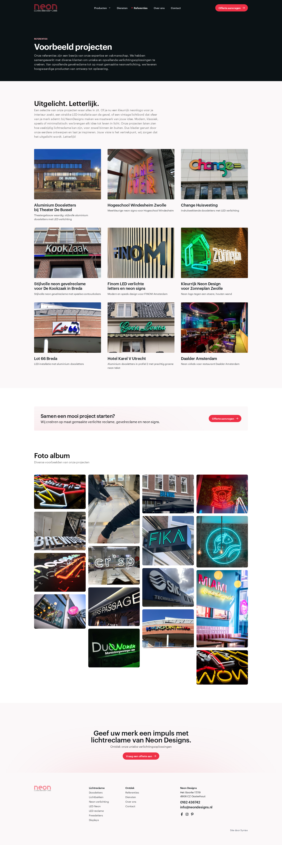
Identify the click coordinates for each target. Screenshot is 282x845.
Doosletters (96, 792)
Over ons (130, 801)
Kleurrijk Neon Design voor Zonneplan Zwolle (202, 286)
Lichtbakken (96, 797)
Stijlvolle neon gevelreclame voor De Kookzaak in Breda (60, 286)
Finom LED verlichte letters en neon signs (126, 286)
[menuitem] (181, 814)
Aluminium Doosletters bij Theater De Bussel (55, 207)
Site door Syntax (239, 830)
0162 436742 (190, 802)
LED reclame (96, 810)
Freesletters (96, 815)
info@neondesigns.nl (196, 807)
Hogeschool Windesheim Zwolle (137, 205)
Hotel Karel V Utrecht (127, 358)
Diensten (130, 797)
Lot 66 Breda (45, 358)
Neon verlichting (99, 801)
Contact (130, 806)
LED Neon (95, 806)
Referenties (132, 792)
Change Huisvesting (199, 205)
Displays (94, 820)
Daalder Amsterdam (199, 358)
